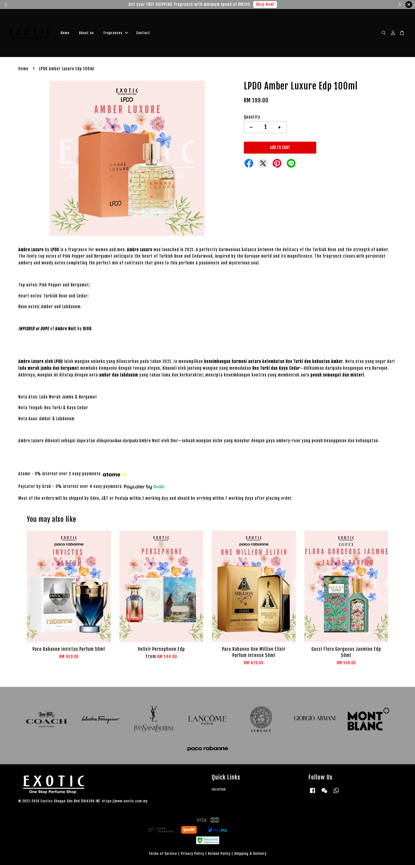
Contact (143, 33)
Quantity (252, 117)
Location (219, 789)
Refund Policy (219, 853)
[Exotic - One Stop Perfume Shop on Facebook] (312, 793)
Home (65, 33)
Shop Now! (265, 4)
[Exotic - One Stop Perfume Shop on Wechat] (324, 793)
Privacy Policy (192, 853)
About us (86, 33)
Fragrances (113, 33)
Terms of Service (162, 853)
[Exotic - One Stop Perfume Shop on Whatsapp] (336, 793)
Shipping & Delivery (250, 853)
